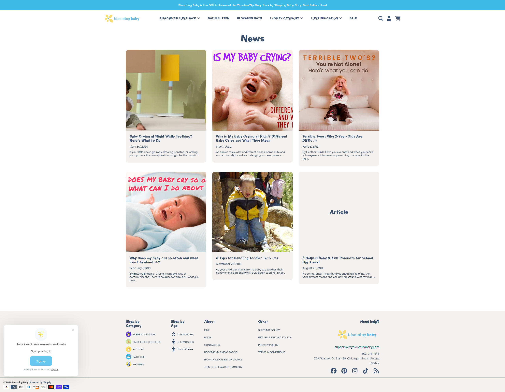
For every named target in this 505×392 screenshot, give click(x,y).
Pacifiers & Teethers (147, 341)
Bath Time (139, 356)
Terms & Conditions (271, 352)
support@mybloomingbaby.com (357, 347)
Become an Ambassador (221, 352)
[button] (381, 18)
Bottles (138, 349)
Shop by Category (285, 18)
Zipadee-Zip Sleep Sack (178, 18)
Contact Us (212, 344)
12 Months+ (185, 349)
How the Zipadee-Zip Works (223, 359)
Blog (207, 337)
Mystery (138, 364)
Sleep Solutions (144, 334)
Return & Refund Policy (274, 337)
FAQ (206, 330)
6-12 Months (186, 341)
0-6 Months (186, 334)
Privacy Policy (268, 344)
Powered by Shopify (40, 382)
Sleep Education (325, 18)
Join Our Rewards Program (223, 367)
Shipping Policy (269, 330)
